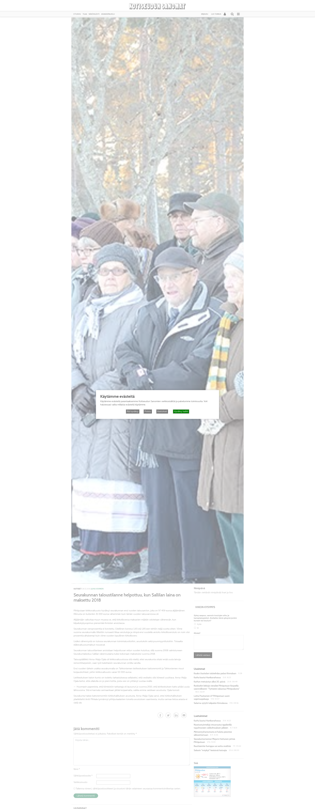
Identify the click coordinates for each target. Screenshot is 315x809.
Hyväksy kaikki (181, 411)
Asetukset (162, 411)
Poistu (148, 411)
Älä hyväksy (132, 411)
